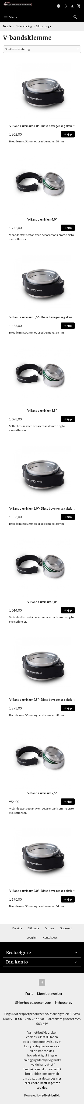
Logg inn (32, 937)
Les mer (56, 1078)
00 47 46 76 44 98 (31, 1019)
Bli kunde (33, 928)
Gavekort (66, 928)
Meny (12, 17)
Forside (7, 26)
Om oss (49, 928)
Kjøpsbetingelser (49, 993)
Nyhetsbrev (63, 1002)
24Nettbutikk (51, 1095)
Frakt (29, 993)
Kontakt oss (50, 937)
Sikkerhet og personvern (33, 1002)
